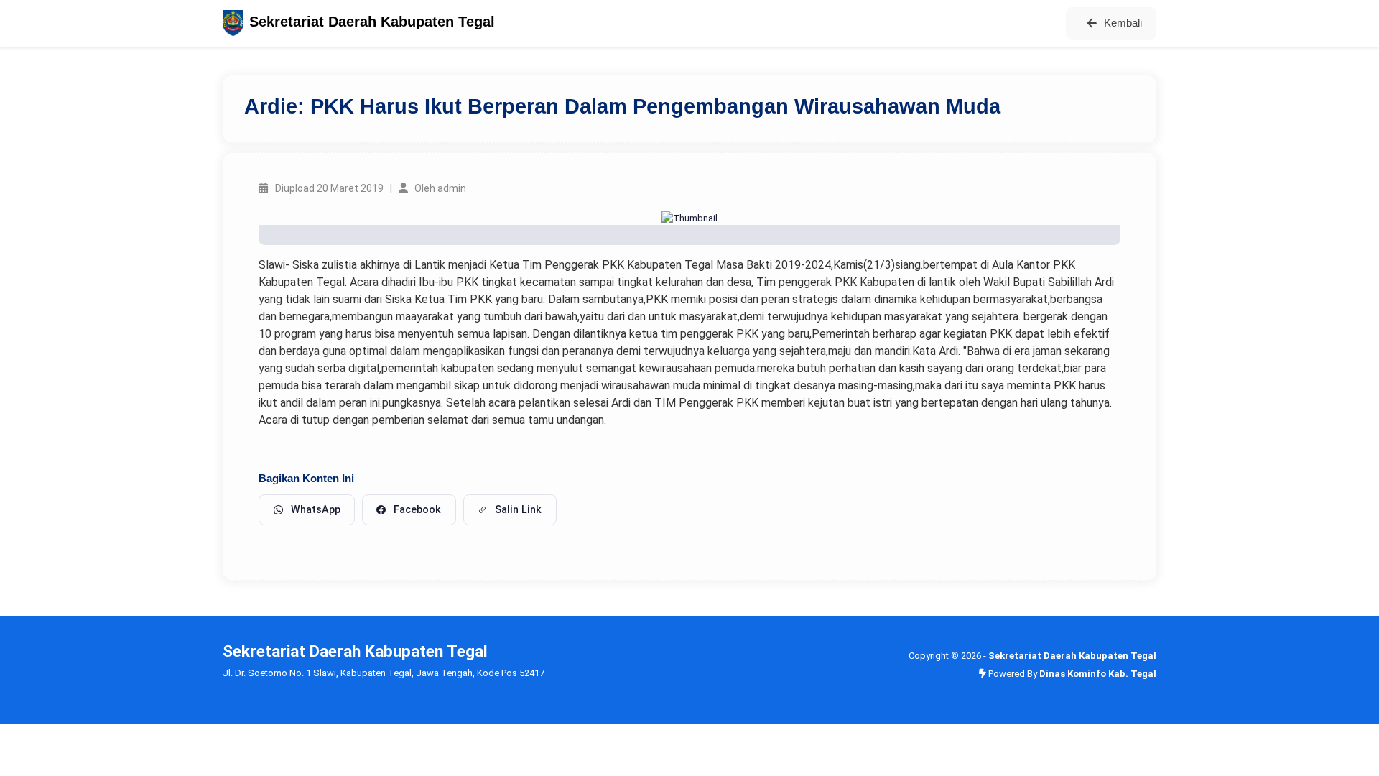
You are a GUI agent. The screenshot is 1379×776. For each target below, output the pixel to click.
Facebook (417, 509)
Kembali (1123, 23)
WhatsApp (315, 509)
